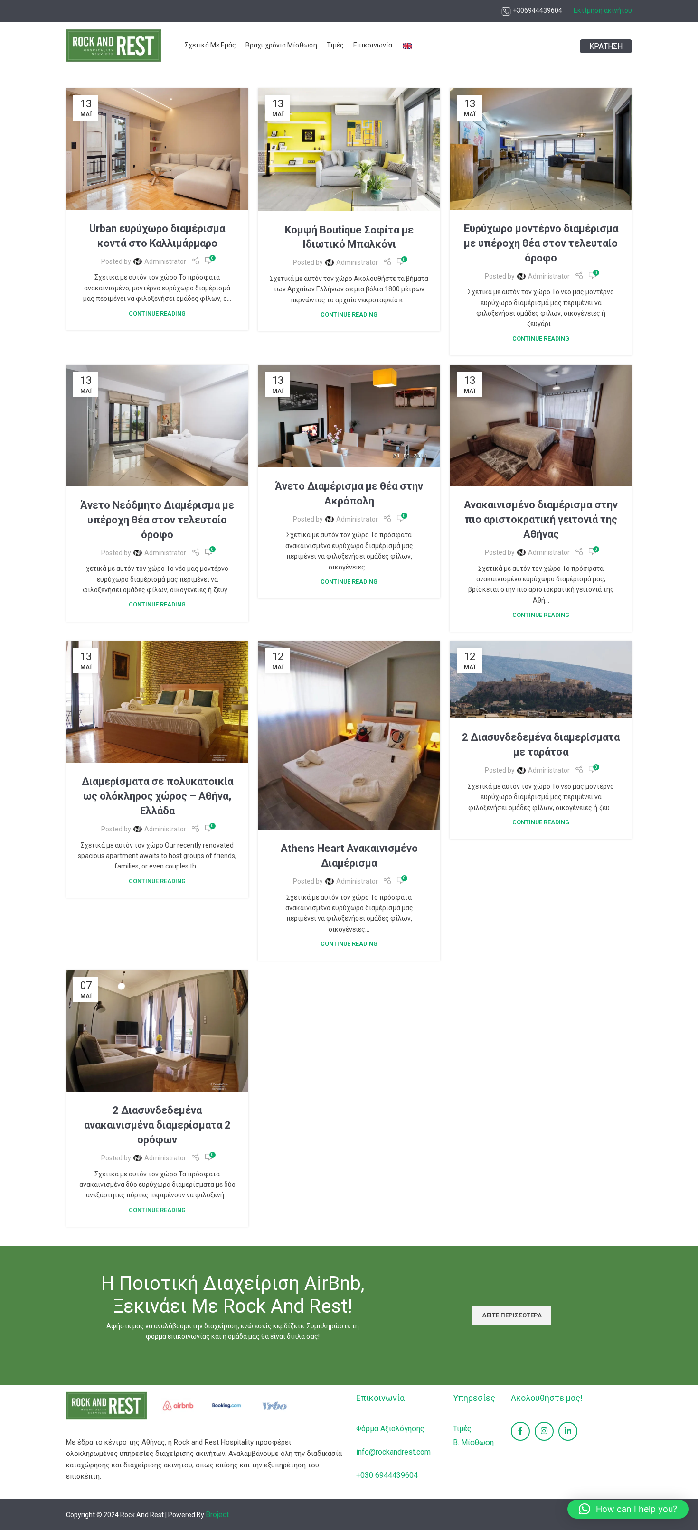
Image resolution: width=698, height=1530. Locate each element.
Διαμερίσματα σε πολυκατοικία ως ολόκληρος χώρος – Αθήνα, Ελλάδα (157, 796)
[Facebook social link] (520, 1431)
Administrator (165, 261)
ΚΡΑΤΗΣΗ (606, 46)
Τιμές (462, 1428)
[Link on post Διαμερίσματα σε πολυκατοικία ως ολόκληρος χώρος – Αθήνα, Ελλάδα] (157, 702)
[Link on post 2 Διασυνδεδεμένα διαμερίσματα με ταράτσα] (541, 679)
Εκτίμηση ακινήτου (603, 10)
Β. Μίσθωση (473, 1442)
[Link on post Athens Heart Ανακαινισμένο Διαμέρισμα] (349, 735)
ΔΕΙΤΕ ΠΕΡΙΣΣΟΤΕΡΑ (512, 1315)
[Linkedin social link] (567, 1431)
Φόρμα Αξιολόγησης (390, 1428)
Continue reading (157, 313)
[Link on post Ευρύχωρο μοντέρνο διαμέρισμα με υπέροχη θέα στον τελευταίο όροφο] (541, 149)
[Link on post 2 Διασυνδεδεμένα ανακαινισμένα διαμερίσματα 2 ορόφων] (157, 1031)
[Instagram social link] (544, 1431)
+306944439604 (536, 10)
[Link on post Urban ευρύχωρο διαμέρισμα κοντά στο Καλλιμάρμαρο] (157, 149)
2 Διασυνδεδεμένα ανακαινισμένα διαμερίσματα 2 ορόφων (157, 1125)
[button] (628, 1509)
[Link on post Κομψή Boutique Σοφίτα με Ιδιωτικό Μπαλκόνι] (349, 149)
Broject (217, 1514)
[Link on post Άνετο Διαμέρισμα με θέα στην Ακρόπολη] (349, 416)
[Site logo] (113, 45)
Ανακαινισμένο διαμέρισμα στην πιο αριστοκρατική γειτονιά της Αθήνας (541, 519)
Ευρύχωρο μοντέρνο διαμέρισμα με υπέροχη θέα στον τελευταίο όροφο (541, 243)
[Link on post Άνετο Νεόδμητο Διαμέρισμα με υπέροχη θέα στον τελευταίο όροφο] (157, 425)
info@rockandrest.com (393, 1451)
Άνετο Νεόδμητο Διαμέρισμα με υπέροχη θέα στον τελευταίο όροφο (157, 520)
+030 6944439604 (387, 1475)
